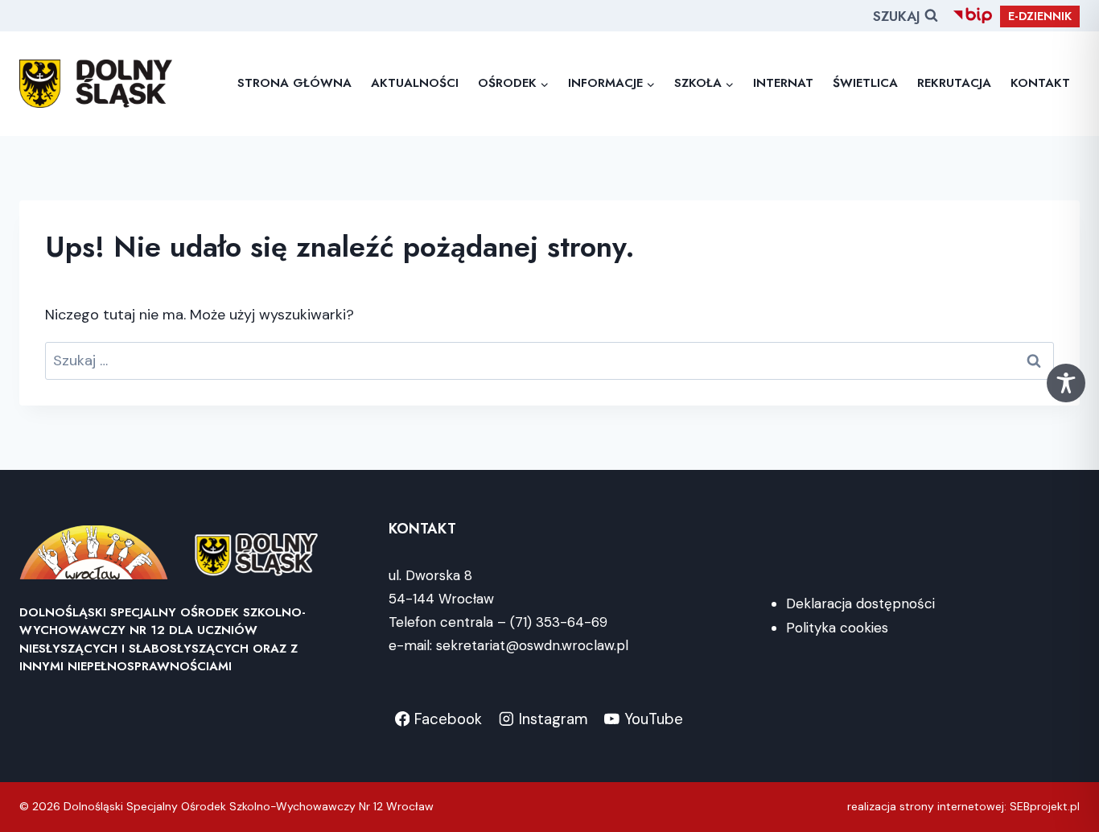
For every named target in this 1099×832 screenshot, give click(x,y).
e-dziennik (1040, 16)
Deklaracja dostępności (860, 603)
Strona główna (294, 83)
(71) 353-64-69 (558, 622)
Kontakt (1040, 83)
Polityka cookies (837, 627)
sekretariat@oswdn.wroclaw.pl (532, 645)
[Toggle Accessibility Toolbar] (1066, 383)
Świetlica (865, 83)
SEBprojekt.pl (1045, 806)
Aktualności (415, 83)
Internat (783, 83)
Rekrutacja (954, 83)
